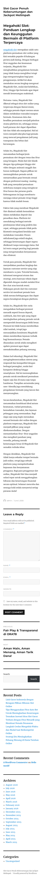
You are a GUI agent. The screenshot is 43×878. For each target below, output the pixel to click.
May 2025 (10, 835)
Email (7, 577)
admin (9, 501)
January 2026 (12, 808)
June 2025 (10, 832)
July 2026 (10, 788)
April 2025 (11, 839)
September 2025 (13, 822)
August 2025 (12, 825)
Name (6, 565)
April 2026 (11, 798)
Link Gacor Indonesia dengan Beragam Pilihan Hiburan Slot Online (20, 703)
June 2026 (10, 791)
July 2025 (10, 828)
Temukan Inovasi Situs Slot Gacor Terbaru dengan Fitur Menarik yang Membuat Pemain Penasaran (23, 719)
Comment (8, 529)
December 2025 (13, 812)
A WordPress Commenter (15, 762)
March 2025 (11, 842)
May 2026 (10, 795)
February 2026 (13, 805)
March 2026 (11, 802)
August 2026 (12, 785)
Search (6, 674)
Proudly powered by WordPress (25, 873)
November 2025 (13, 815)
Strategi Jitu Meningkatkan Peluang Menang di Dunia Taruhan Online (22, 740)
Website (7, 589)
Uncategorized (13, 861)
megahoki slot (10, 49)
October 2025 (12, 818)
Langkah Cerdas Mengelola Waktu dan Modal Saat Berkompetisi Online (22, 729)
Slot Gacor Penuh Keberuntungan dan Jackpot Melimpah (18, 12)
